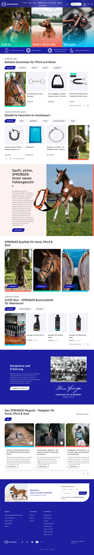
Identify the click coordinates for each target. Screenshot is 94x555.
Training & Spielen (59, 121)
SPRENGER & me (42, 3)
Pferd (25, 3)
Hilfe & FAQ (52, 3)
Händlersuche (47, 515)
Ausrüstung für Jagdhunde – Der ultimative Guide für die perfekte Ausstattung (47, 452)
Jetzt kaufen (18, 230)
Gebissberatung (48, 518)
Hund (29, 3)
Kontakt (46, 520)
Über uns (32, 515)
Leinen (45, 121)
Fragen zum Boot (48, 534)
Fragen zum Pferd (48, 529)
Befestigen (40, 309)
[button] (88, 4)
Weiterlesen (12, 466)
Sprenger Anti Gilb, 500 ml (35, 335)
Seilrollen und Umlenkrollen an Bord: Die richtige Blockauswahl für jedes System (18, 452)
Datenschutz (52, 549)
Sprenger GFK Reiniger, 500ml (55, 336)
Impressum (41, 549)
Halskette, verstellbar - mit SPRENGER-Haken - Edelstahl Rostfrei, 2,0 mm (56, 148)
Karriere (32, 520)
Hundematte (30, 147)
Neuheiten (23, 67)
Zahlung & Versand (48, 523)
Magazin (59, 3)
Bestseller (10, 67)
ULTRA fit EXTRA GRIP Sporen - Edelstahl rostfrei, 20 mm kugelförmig (78, 95)
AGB (47, 549)
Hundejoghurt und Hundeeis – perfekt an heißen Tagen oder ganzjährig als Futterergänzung (80, 452)
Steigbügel (57, 67)
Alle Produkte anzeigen (75, 105)
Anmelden (82, 493)
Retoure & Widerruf (9, 518)
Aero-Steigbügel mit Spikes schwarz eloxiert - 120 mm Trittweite (57, 95)
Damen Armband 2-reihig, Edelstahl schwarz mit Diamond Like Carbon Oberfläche (13, 148)
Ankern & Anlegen (25, 309)
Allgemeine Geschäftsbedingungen (14, 515)
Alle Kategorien (8, 523)
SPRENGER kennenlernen (19, 388)
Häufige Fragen (48, 526)
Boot (34, 3)
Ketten (22, 121)
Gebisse (34, 67)
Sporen (45, 67)
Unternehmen (43, 5)
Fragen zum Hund (48, 531)
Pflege (73, 121)
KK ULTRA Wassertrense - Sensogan (35, 95)
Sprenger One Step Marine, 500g (77, 336)
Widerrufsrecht (8, 520)
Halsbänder (33, 121)
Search (6, 526)
